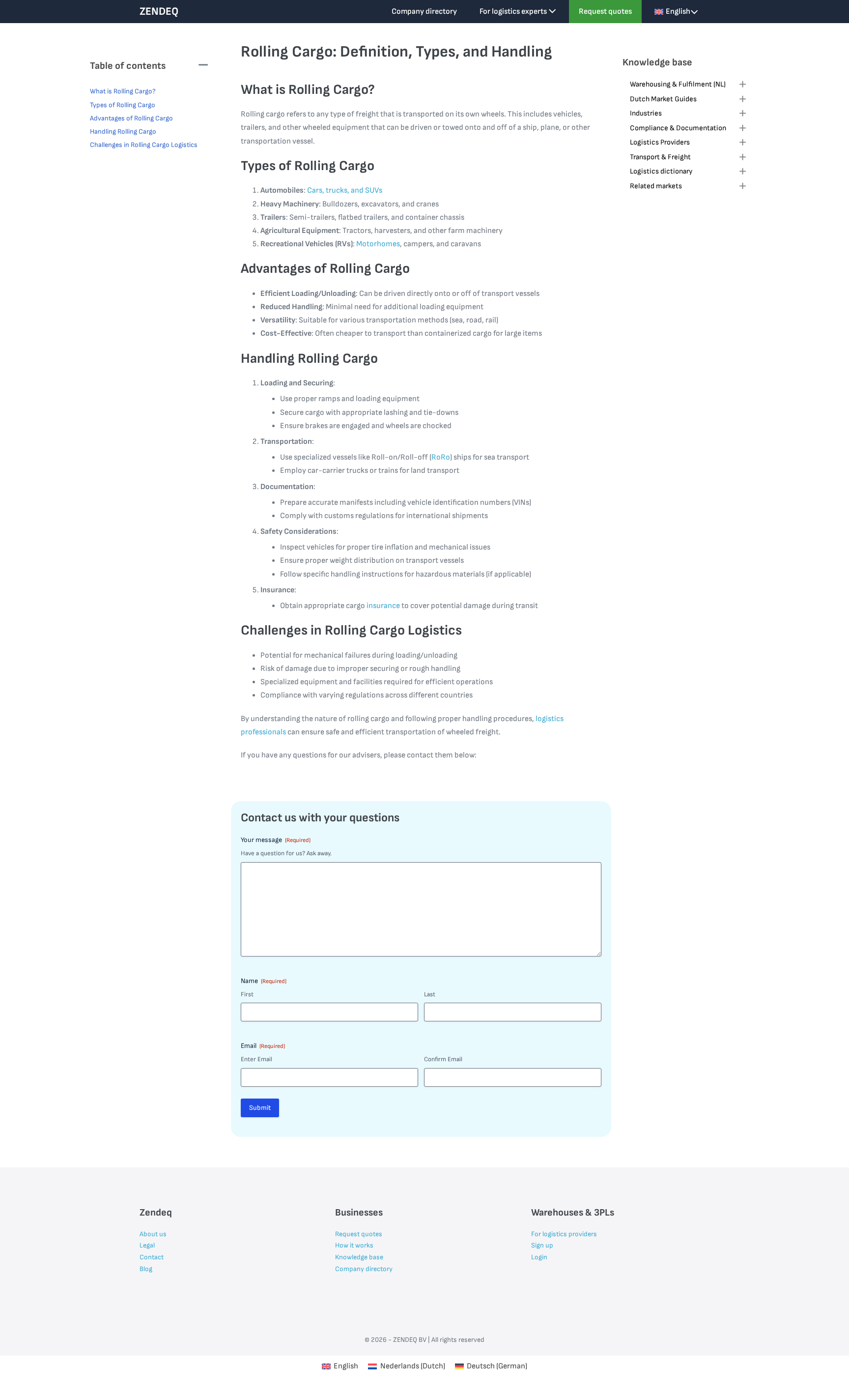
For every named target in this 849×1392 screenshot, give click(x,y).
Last (429, 994)
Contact (152, 1257)
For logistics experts (514, 11)
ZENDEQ (159, 11)
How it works (354, 1245)
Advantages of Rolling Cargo (131, 118)
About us (153, 1234)
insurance (383, 605)
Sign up (542, 1245)
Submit (260, 1107)
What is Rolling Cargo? (123, 91)
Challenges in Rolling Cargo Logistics (144, 145)
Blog (146, 1269)
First (247, 994)
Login (539, 1257)
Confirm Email (443, 1059)
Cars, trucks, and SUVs (344, 190)
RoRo (440, 457)
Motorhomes (378, 244)
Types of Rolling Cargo (122, 105)
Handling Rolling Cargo (123, 131)
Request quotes (605, 11)
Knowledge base (359, 1257)
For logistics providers (564, 1234)
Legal (147, 1245)
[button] (689, 85)
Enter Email (256, 1059)
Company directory (424, 11)
